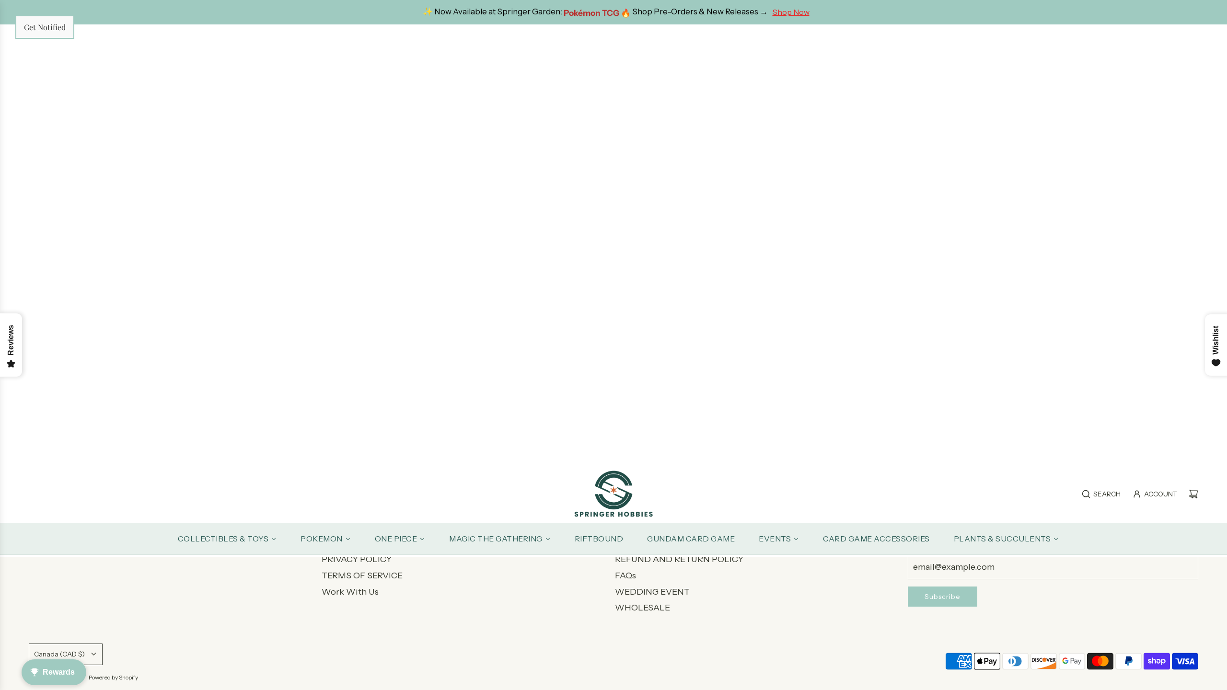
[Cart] (1193, 494)
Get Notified (45, 27)
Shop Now (791, 12)
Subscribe (943, 596)
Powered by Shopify (113, 677)
